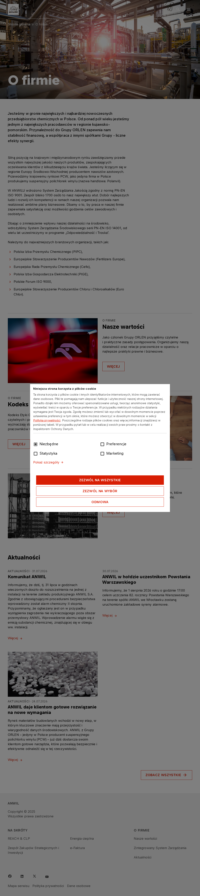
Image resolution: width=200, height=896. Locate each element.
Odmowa (100, 502)
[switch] (103, 444)
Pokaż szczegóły (46, 462)
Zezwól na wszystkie (100, 480)
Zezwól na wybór (100, 491)
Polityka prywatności (47, 420)
